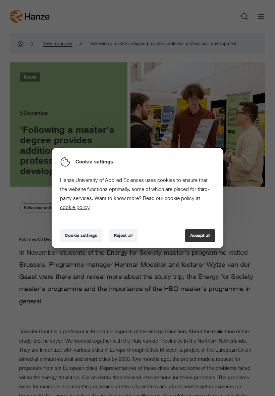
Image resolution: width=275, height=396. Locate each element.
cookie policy (75, 207)
